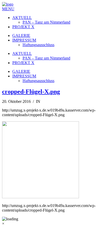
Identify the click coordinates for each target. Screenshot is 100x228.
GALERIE (21, 35)
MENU (8, 9)
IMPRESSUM (24, 40)
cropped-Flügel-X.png (31, 91)
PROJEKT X (23, 27)
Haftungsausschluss (38, 45)
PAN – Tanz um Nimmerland (46, 22)
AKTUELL (22, 17)
